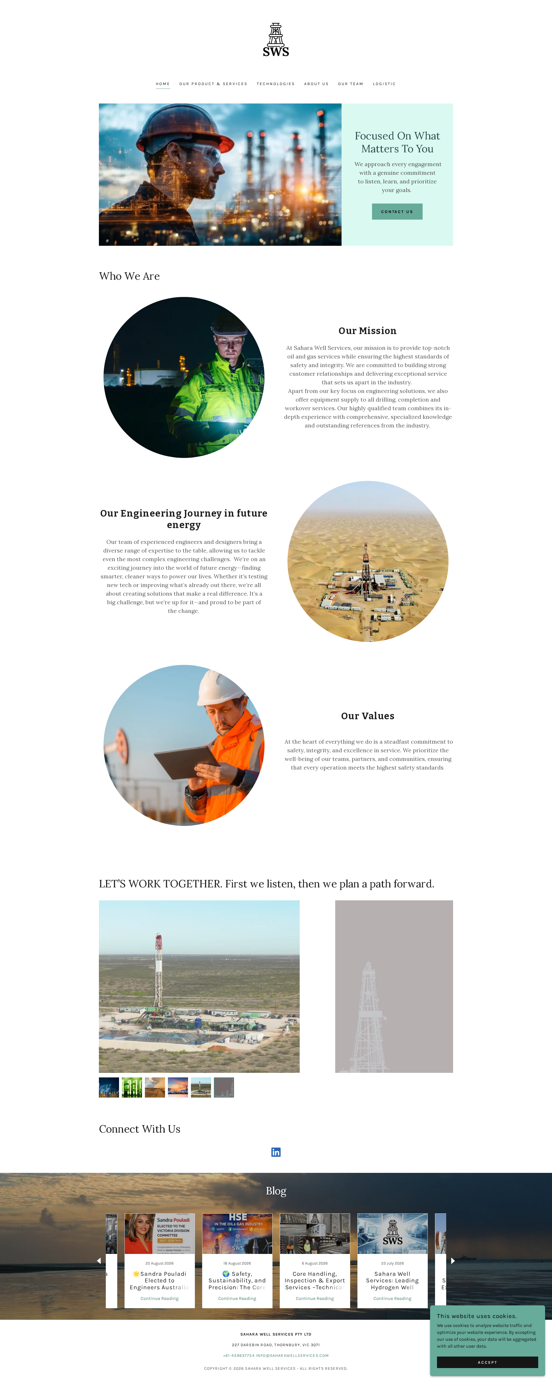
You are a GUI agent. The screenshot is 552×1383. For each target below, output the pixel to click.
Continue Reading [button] (160, 1298)
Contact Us (397, 211)
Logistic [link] (384, 83)
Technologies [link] (276, 83)
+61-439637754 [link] (239, 1355)
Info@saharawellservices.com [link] (292, 1355)
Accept (487, 1362)
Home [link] (163, 83)
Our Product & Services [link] (213, 83)
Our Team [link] (351, 83)
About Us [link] (316, 83)
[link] (276, 44)
